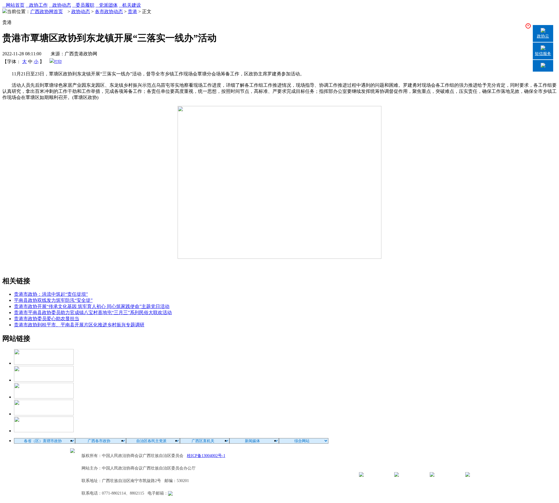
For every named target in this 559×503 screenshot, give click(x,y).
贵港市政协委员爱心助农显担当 (46, 318)
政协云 (543, 36)
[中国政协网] (44, 396)
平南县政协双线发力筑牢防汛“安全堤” (53, 300)
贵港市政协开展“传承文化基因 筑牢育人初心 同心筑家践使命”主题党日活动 (91, 306)
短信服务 (543, 54)
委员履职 (83, 5)
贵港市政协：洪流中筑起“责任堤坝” (51, 294)
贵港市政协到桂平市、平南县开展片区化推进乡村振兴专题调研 (79, 324)
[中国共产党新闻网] (44, 363)
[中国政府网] (44, 380)
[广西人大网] (44, 413)
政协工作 (37, 5)
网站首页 (13, 5)
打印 (58, 61)
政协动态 (60, 5)
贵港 (132, 11)
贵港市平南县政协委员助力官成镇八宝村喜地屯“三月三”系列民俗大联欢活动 (93, 312)
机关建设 (130, 5)
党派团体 (106, 5)
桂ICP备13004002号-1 (206, 456)
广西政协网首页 (46, 11)
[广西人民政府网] (44, 430)
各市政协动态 (109, 11)
